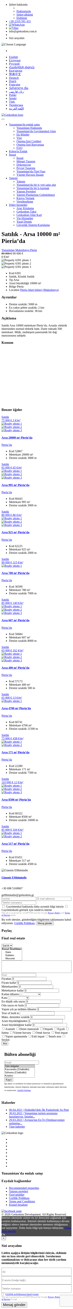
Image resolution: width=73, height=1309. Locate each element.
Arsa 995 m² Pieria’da (15, 485)
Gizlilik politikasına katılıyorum (22, 1294)
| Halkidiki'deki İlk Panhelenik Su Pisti (39, 1109)
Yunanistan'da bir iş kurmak (32, 188)
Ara (5, 1043)
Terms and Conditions (22, 1201)
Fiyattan (6, 978)
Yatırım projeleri (18, 1191)
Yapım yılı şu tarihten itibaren (18, 1009)
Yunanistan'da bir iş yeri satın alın (36, 184)
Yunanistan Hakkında (29, 127)
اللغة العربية (16, 108)
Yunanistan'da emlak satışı (24, 124)
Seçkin (5, 1039)
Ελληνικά (14, 60)
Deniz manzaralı (29, 1029)
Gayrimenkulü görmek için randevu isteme (26, 909)
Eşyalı (61, 1029)
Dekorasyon (23, 164)
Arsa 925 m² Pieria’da (15, 532)
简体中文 (15, 74)
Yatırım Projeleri (26, 191)
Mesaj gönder (45, 923)
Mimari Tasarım (25, 161)
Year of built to (10, 1013)
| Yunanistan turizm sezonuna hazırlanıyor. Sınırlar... (33, 1115)
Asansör (10, 1029)
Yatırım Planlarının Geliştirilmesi (35, 194)
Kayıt (9, 1079)
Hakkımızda (23, 11)
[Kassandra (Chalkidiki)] (19, 1069)
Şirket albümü (24, 14)
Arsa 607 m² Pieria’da (15, 620)
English (13, 57)
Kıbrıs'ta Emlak (18, 151)
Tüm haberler (17, 1126)
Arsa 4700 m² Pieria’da (16, 708)
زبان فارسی (16, 91)
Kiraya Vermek (25, 198)
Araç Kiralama (25, 208)
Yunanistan (8, 250)
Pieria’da (6, 444)
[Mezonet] (12, 958)
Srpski (12, 98)
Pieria (33, 250)
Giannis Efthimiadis (14, 877)
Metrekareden (9, 986)
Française (14, 84)
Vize (19, 138)
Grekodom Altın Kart (29, 215)
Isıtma (5, 1032)
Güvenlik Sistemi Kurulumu (33, 225)
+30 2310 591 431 (20, 21)
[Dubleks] (12, 955)
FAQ (19, 148)
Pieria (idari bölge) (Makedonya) (39, 289)
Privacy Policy (54, 913)
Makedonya (22, 250)
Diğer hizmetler (18, 204)
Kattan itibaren (10, 994)
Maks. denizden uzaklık (15, 1017)
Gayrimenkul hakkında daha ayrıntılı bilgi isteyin (35, 906)
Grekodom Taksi (26, 211)
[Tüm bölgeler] (19, 1066)
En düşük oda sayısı (13, 1001)
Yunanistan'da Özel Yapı (30, 171)
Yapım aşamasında (16, 1036)
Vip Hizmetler (24, 218)
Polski (12, 95)
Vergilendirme (24, 201)
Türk (12, 101)
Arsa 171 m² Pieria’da (15, 752)
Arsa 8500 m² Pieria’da (16, 799)
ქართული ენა (18, 88)
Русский (14, 63)
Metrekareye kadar (12, 990)
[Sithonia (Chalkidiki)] (19, 1072)
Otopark (48, 1029)
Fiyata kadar (8, 982)
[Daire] (12, 952)
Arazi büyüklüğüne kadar (16, 1024)
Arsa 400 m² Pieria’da (15, 667)
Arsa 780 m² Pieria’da (15, 573)
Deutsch (14, 77)
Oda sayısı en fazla (12, 1005)
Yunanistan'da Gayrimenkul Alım (36, 131)
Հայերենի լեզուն (21, 67)
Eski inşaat (38, 1036)
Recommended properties (24, 1188)
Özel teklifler (16, 1194)
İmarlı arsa (55, 1036)
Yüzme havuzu (22, 1032)
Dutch (12, 81)
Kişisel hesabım (18, 1204)
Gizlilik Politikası (24, 923)
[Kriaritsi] (19, 1075)
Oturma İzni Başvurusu (30, 144)
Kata (4, 997)
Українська (16, 105)
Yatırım (13, 178)
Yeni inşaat (61, 1032)
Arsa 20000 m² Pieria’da (16, 437)
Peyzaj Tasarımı (25, 168)
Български (15, 70)
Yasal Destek (24, 221)
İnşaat (12, 154)
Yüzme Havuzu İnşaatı (30, 174)
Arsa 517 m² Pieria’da (15, 843)
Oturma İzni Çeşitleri (28, 141)
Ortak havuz (43, 1032)
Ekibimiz (21, 18)
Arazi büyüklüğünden (14, 1021)
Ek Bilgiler (22, 134)
